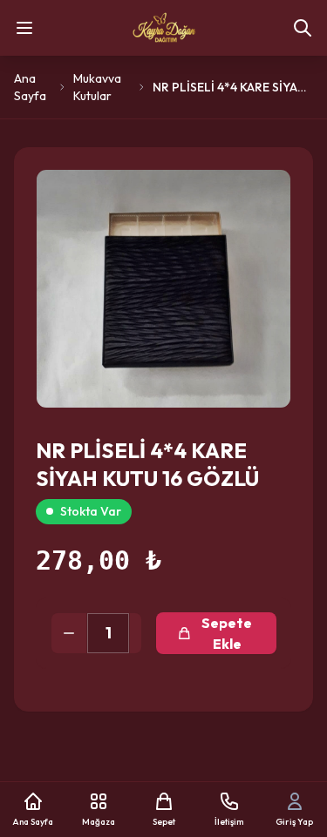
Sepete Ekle (226, 633)
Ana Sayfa (30, 87)
